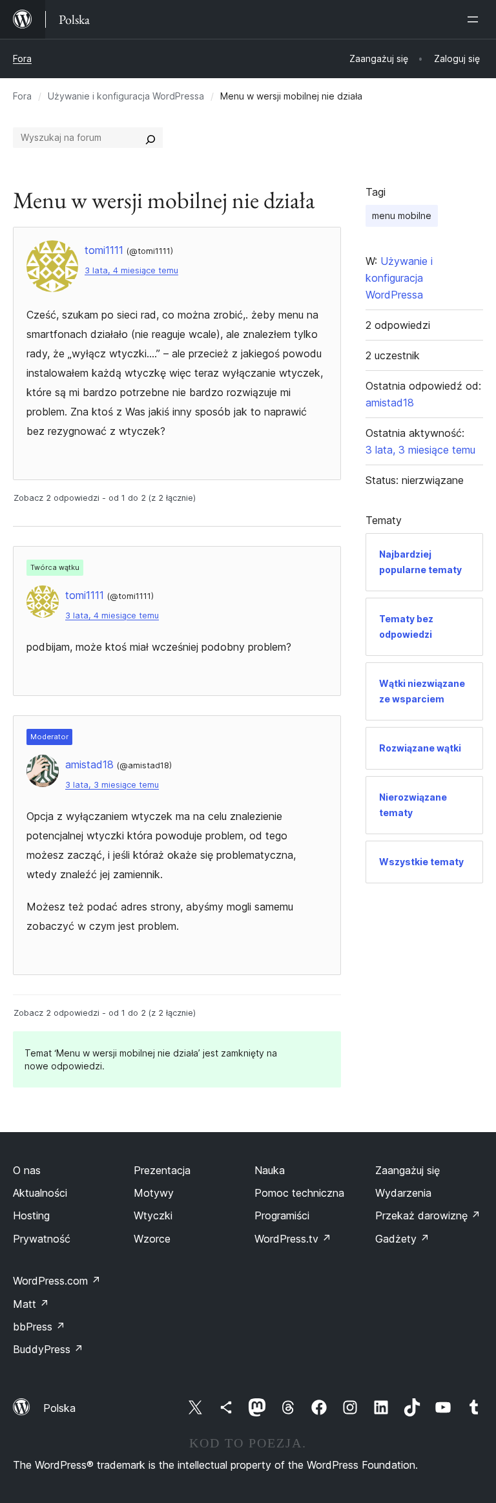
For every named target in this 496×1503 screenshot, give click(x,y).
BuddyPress (48, 1349)
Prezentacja (162, 1170)
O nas (27, 1170)
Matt (31, 1304)
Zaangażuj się (407, 1170)
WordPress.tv (292, 1238)
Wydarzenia (403, 1192)
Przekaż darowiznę (427, 1215)
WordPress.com (57, 1280)
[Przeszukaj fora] (150, 137)
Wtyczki (153, 1215)
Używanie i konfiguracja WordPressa (126, 95)
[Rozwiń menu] (475, 19)
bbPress (39, 1326)
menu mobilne (401, 215)
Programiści (281, 1215)
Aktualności (40, 1192)
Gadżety (402, 1238)
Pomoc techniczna (299, 1192)
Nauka (269, 1170)
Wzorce (152, 1238)
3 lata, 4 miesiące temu (131, 270)
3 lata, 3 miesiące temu (112, 785)
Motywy (154, 1192)
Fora (22, 58)
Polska (59, 1408)
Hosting (31, 1215)
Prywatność (41, 1238)
